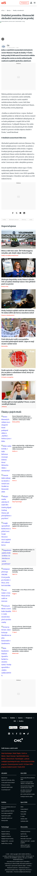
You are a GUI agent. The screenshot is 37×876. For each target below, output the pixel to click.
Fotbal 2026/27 (24, 809)
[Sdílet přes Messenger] (20, 213)
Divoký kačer (4, 820)
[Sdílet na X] (16, 213)
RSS (15, 721)
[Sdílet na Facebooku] (12, 213)
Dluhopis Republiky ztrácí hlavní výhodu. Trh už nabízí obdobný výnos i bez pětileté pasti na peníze (18, 281)
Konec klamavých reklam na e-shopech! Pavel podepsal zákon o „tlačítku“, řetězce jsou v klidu (22, 417)
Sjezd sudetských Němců (7, 811)
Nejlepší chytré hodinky (7, 838)
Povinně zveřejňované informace (22, 872)
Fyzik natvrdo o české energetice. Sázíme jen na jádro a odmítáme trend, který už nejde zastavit (18, 372)
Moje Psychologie (6, 753)
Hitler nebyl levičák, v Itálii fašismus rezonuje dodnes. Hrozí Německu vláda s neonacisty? (23, 447)
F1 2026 (22, 816)
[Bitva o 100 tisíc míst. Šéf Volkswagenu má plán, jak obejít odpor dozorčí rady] (18, 239)
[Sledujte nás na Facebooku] (16, 733)
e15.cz (2, 10)
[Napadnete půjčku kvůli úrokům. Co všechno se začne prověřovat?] (7, 557)
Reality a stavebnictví (18, 10)
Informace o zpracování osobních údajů (15, 865)
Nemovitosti (10, 759)
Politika (3, 802)
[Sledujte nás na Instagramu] (20, 733)
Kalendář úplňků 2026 (6, 787)
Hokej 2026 (23, 811)
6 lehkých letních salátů (26, 796)
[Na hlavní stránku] (3, 2)
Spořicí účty (24, 834)
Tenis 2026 (23, 814)
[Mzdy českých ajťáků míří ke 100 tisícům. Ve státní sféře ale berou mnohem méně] (18, 298)
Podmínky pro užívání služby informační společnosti (18, 863)
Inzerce (20, 718)
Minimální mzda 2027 (26, 838)
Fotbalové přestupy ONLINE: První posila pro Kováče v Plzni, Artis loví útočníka (22, 570)
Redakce (12, 718)
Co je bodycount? (5, 789)
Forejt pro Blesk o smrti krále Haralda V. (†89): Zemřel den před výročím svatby (23, 607)
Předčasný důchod (25, 831)
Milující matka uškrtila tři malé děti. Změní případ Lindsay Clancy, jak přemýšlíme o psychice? (23, 497)
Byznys (9, 10)
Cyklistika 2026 (24, 821)
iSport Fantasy (11, 756)
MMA (22, 807)
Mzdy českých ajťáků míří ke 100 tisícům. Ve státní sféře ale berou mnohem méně (18, 311)
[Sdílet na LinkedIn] (24, 213)
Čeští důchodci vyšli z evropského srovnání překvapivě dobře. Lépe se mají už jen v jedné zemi (17, 341)
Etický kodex (9, 872)
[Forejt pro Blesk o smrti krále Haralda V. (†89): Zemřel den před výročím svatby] (6, 614)
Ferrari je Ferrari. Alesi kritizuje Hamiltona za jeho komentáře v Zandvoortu (21, 628)
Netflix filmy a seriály (6, 843)
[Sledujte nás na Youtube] (24, 733)
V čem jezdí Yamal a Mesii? (8, 782)
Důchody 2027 (24, 836)
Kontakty (4, 718)
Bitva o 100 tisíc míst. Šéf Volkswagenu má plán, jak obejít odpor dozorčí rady (17, 252)
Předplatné (29, 718)
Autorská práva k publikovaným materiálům (18, 861)
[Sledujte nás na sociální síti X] (12, 733)
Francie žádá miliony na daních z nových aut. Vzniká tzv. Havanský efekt (22, 476)
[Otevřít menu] (34, 2)
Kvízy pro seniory (5, 785)
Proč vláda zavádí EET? (7, 813)
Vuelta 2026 (21, 767)
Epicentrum (4, 777)
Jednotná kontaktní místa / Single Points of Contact (18, 869)
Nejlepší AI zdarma (6, 836)
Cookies (29, 865)
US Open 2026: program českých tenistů (17, 765)
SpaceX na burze (5, 831)
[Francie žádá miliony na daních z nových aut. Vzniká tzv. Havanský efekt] (6, 483)
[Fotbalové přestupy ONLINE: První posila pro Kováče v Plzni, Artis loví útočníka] (6, 577)
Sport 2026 (24, 802)
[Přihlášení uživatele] (31, 2)
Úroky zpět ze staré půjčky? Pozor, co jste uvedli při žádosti (18, 403)
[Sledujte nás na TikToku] (28, 733)
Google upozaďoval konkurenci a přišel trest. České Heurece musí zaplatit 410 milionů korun (22, 524)
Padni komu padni (6, 815)
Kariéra (21, 721)
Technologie (5, 827)
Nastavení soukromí (12, 867)
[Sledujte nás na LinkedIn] (9, 733)
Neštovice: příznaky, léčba (8, 780)
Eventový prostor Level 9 (15, 764)
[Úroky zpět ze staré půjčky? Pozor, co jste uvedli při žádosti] (18, 390)
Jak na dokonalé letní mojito (28, 794)
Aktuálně (4, 773)
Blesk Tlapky (17, 753)
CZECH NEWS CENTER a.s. (24, 854)
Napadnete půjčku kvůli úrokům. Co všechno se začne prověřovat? (23, 550)
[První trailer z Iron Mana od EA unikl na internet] (6, 596)
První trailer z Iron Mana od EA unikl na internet (23, 590)
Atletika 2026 (24, 819)
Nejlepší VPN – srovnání (7, 841)
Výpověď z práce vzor (6, 818)
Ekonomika (24, 827)
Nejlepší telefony (5, 834)
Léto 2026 (24, 773)
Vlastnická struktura (24, 867)
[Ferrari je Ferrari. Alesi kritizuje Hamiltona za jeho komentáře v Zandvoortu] (6, 635)
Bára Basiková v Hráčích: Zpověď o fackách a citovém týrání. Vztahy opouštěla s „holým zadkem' (22, 649)
